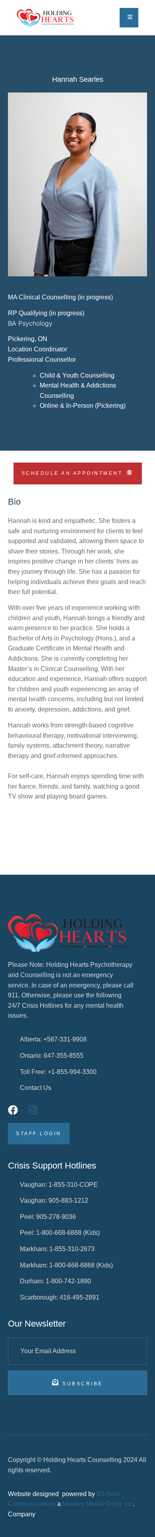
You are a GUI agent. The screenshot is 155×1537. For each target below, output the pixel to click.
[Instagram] (33, 1110)
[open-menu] (129, 17)
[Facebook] (13, 1110)
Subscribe (82, 1384)
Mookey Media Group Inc (97, 1503)
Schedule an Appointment (72, 473)
